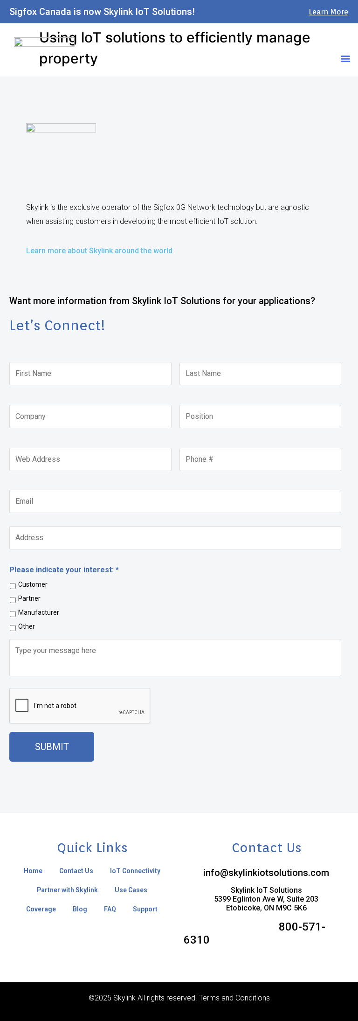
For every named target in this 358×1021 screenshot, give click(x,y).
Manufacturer (38, 612)
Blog (80, 909)
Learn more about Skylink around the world (99, 250)
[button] (345, 58)
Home (33, 871)
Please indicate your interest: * (64, 569)
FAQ (110, 909)
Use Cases (131, 890)
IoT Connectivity (135, 871)
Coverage (41, 909)
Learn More (328, 11)
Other (26, 626)
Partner (29, 598)
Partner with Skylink (67, 890)
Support (145, 909)
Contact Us (76, 871)
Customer (33, 584)
